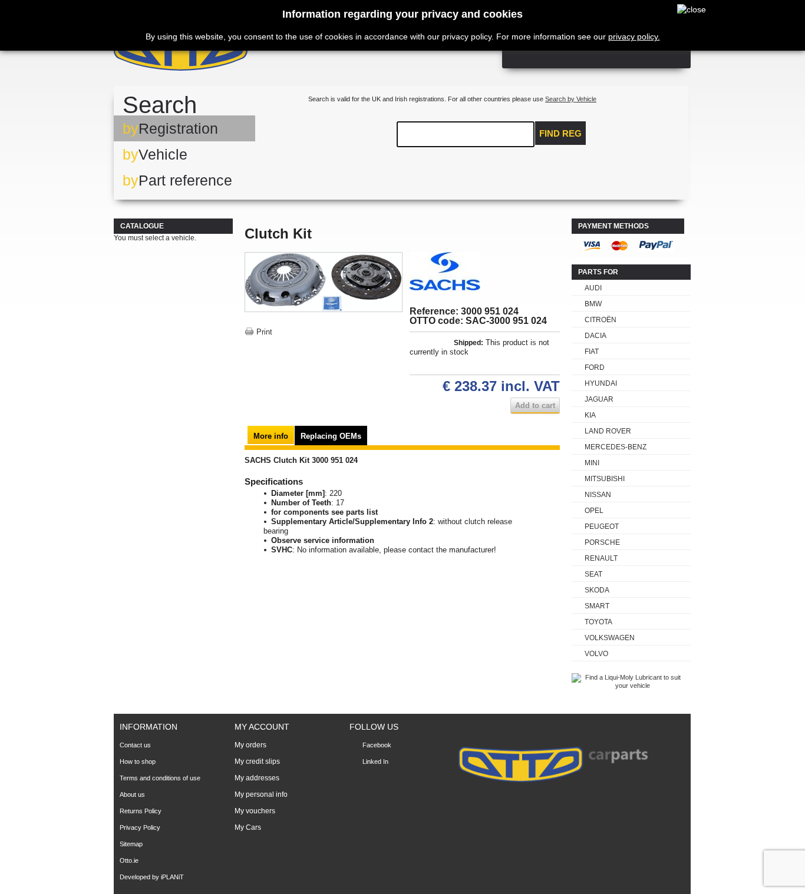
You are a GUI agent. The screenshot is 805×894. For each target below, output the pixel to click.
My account (262, 726)
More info (270, 436)
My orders (250, 745)
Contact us (135, 745)
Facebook (376, 745)
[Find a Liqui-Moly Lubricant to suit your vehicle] (628, 685)
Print (264, 331)
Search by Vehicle (570, 98)
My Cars (248, 827)
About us (132, 794)
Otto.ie (129, 860)
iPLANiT (172, 876)
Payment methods (613, 226)
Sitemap (131, 843)
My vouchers (255, 811)
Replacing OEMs (331, 436)
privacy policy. (634, 36)
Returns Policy (140, 810)
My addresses (257, 778)
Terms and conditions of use (160, 778)
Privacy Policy (140, 827)
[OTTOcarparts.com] (237, 52)
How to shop (138, 761)
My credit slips (257, 761)
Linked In (375, 761)
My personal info (261, 794)
